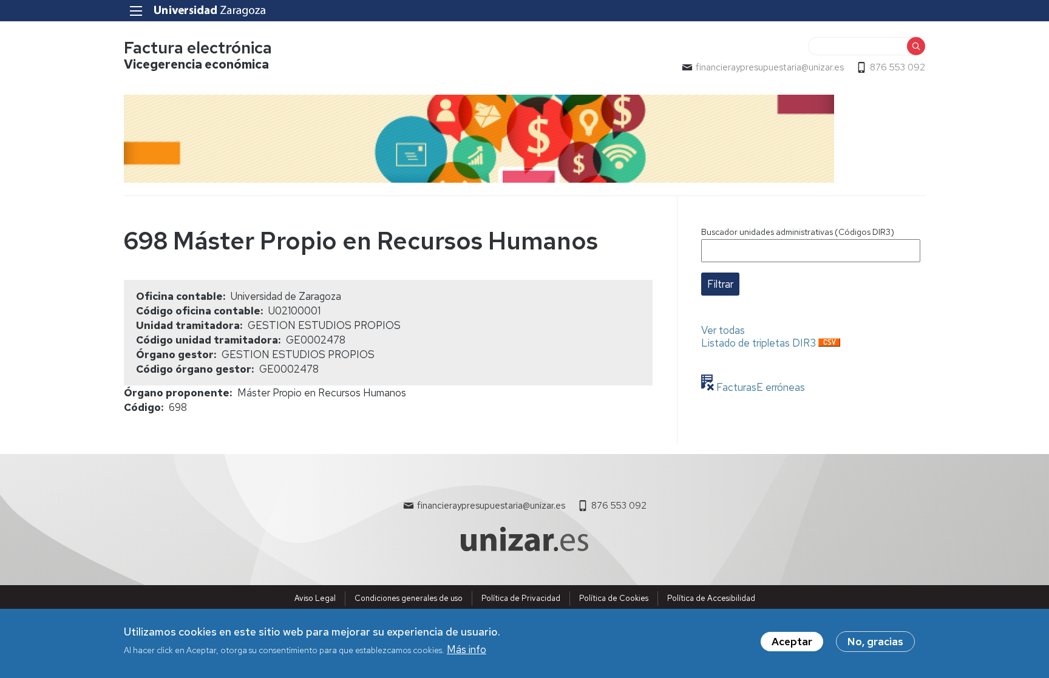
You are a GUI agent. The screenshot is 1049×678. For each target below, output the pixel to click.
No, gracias (875, 641)
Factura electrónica (198, 47)
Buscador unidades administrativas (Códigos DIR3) (797, 231)
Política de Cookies (613, 598)
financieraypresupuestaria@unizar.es (770, 67)
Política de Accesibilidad (711, 598)
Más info (466, 649)
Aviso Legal (315, 598)
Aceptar (792, 641)
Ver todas (723, 330)
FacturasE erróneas (759, 387)
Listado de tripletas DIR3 (758, 343)
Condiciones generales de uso (409, 598)
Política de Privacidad (520, 598)
